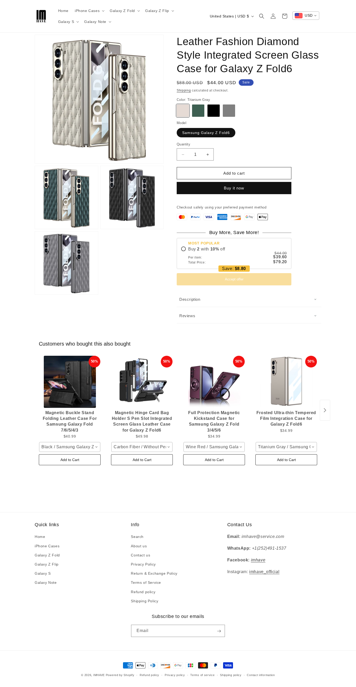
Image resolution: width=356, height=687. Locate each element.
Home (40, 537)
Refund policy (143, 592)
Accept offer (234, 279)
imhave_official (264, 571)
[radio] (234, 255)
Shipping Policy (144, 601)
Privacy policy (175, 674)
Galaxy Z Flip (47, 564)
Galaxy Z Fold (47, 555)
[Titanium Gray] (183, 111)
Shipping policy (231, 674)
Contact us (140, 555)
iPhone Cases (47, 546)
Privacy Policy (143, 564)
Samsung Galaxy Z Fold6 (206, 133)
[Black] (213, 111)
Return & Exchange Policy (154, 573)
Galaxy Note (46, 583)
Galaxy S (43, 573)
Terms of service (202, 674)
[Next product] (325, 410)
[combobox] (305, 15)
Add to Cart (69, 460)
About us (139, 546)
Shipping (184, 90)
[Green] (198, 111)
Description (189, 299)
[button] (89, 10)
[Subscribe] (219, 631)
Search (137, 537)
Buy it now (234, 188)
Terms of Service (146, 583)
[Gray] (229, 111)
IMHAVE (99, 675)
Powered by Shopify (120, 675)
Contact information (261, 674)
